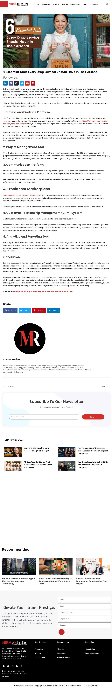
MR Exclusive (13, 440)
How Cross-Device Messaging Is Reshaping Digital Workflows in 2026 (55, 581)
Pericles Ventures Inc (11, 671)
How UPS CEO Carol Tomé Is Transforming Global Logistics (38, 449)
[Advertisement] (20, 506)
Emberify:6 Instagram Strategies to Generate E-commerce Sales (43, 291)
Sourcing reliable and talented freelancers (21, 195)
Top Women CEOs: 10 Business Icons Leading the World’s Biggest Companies (93, 451)
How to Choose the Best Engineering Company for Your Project (91, 581)
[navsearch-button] (107, 4)
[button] (10, 310)
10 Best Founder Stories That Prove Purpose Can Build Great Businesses (38, 465)
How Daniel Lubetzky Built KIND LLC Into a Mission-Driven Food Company (93, 465)
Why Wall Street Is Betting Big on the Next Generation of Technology (18, 581)
